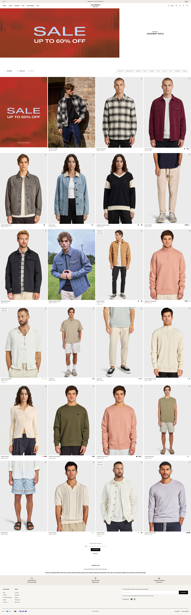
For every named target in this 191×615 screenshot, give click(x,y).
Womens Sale (129, 71)
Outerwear (177, 71)
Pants (158, 71)
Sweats (185, 71)
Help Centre (17, 595)
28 (147, 219)
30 (155, 219)
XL (83, 143)
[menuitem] (7, 593)
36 (179, 219)
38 (187, 219)
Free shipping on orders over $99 (95, 1)
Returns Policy (17, 599)
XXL (91, 143)
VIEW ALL (95, 553)
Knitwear (151, 71)
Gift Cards (5, 595)
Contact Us (17, 592)
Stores (4, 592)
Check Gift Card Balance (7, 597)
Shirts (144, 71)
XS (51, 143)
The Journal (5, 602)
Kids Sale (138, 71)
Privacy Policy (134, 595)
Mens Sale (120, 71)
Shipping (16, 597)
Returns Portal (17, 602)
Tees (170, 71)
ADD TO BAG (71, 146)
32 (163, 219)
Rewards (186, 1)
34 (171, 219)
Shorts (164, 71)
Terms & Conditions (185, 611)
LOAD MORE (95, 549)
